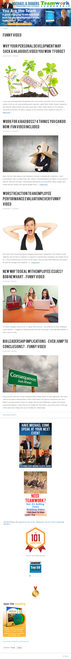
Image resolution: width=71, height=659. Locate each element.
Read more (6, 112)
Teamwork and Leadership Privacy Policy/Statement (16, 641)
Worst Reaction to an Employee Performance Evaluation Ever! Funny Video (32, 199)
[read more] (35, 78)
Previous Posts (9, 415)
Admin (65, 656)
